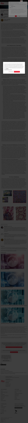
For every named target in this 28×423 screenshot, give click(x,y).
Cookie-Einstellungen (11, 71)
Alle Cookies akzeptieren (16, 71)
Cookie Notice (7, 68)
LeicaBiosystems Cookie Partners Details (8, 69)
